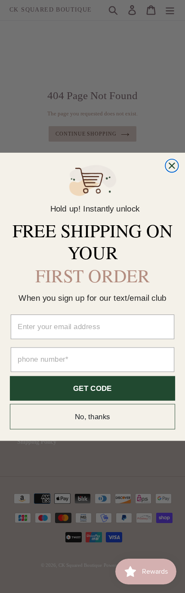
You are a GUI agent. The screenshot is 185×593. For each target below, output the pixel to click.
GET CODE (92, 388)
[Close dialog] (172, 165)
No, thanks (92, 416)
